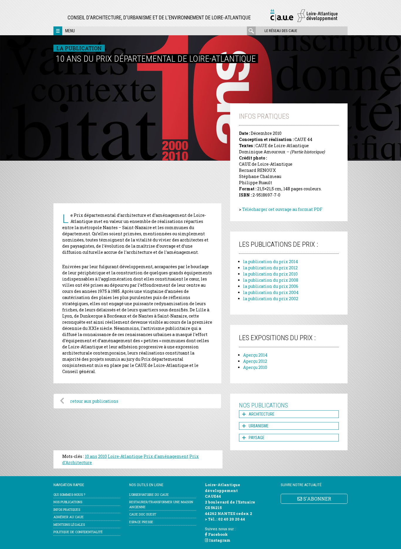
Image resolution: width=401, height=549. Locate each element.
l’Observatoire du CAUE (149, 494)
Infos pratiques (66, 509)
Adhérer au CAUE (68, 517)
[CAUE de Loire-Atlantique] (304, 21)
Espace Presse (141, 522)
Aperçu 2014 (255, 355)
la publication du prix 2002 (270, 298)
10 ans (91, 456)
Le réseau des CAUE (280, 30)
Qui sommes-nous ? (69, 494)
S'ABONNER (316, 499)
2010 (102, 456)
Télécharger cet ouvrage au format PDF (282, 209)
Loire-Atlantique (125, 456)
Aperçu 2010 (255, 367)
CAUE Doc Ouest (142, 514)
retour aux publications (94, 401)
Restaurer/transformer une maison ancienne (161, 504)
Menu (70, 30)
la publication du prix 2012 (270, 268)
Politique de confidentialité (78, 532)
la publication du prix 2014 (270, 261)
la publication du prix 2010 (270, 274)
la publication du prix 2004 (271, 292)
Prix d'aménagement (166, 456)
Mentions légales (69, 524)
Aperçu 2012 (255, 361)
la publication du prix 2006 (270, 286)
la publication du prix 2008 (270, 280)
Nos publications (67, 502)
